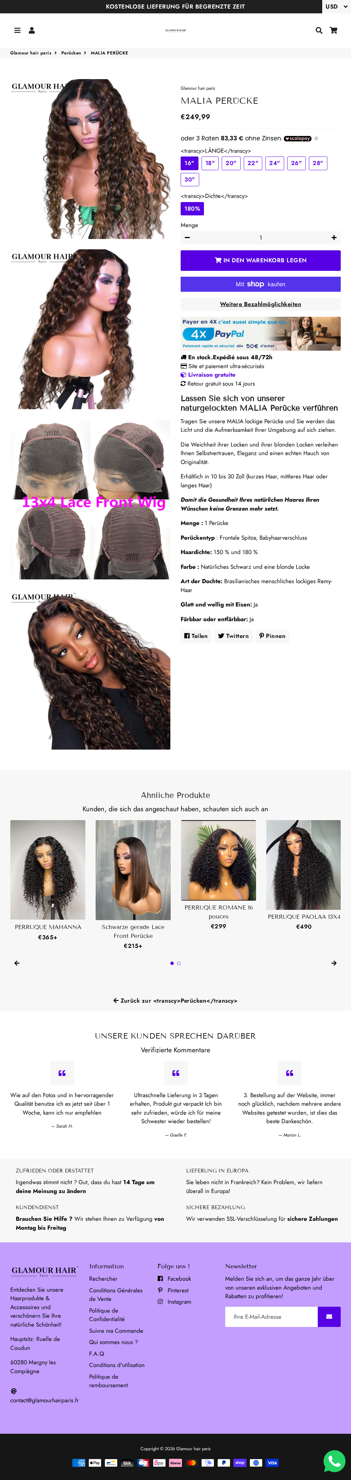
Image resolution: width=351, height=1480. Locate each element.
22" (253, 163)
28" (318, 163)
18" (210, 163)
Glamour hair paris (30, 53)
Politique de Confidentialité (107, 1315)
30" (189, 179)
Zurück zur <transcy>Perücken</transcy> (178, 1000)
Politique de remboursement (108, 1381)
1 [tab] (172, 963)
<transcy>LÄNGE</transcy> (216, 151)
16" (189, 163)
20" (231, 163)
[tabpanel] (47, 881)
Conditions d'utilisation (117, 1365)
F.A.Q (96, 1354)
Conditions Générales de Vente (116, 1294)
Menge (189, 225)
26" (296, 163)
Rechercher (103, 1279)
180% (192, 208)
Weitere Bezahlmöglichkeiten (261, 304)
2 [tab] (179, 963)
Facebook (178, 1279)
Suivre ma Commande (116, 1331)
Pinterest (177, 1290)
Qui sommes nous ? (113, 1342)
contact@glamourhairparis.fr (44, 1400)
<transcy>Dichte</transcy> (214, 196)
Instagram (178, 1301)
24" (274, 163)
